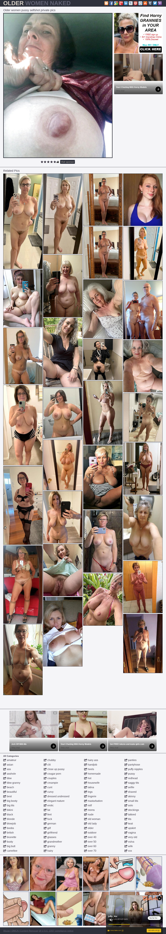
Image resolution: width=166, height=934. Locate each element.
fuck (49, 819)
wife (130, 846)
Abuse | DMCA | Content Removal (20, 930)
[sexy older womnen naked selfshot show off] (23, 221)
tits (129, 819)
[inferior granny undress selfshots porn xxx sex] (103, 599)
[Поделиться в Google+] (121, 3)
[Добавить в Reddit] (140, 3)
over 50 (91, 841)
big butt (10, 846)
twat (130, 823)
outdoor (91, 832)
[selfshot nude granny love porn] (103, 413)
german (51, 823)
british (10, 832)
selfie (130, 787)
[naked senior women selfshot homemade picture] (103, 541)
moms (91, 810)
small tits (132, 801)
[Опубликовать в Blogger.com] (106, 3)
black (9, 814)
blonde (10, 819)
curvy (50, 791)
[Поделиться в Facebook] (111, 3)
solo (130, 805)
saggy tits (133, 782)
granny (51, 846)
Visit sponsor (67, 162)
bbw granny (13, 782)
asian (9, 764)
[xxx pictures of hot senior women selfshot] (63, 570)
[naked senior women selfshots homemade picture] (63, 517)
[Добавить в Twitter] (155, 3)
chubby (51, 760)
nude (90, 814)
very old (132, 837)
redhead (132, 778)
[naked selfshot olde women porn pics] (103, 199)
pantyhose (133, 764)
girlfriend (52, 832)
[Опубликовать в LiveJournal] (131, 3)
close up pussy (56, 769)
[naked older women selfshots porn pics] (23, 584)
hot (89, 778)
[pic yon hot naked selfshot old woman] (63, 213)
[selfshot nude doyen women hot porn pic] (103, 477)
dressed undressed (58, 796)
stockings (133, 810)
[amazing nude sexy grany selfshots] (23, 356)
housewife (93, 782)
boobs (10, 828)
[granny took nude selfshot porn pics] (63, 465)
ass (8, 769)
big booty (11, 801)
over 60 (91, 846)
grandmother (54, 841)
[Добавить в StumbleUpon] (145, 3)
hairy (50, 850)
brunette (11, 837)
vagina (131, 832)
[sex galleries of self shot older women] (63, 631)
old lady (92, 823)
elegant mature (56, 801)
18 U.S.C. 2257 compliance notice (56, 930)
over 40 (91, 837)
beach (10, 787)
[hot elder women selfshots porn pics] (23, 425)
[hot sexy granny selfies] (143, 366)
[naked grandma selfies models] (63, 286)
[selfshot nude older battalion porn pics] (63, 352)
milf (89, 805)
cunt (49, 787)
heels (90, 769)
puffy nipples (135, 769)
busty (9, 841)
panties (131, 760)
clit (49, 764)
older (90, 828)
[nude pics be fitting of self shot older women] (143, 587)
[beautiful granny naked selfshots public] (143, 253)
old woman (93, 819)
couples (51, 778)
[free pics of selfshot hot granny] (103, 359)
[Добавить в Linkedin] (126, 3)
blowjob (11, 823)
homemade (94, 773)
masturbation (95, 801)
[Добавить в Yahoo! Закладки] (160, 3)
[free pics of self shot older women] (23, 298)
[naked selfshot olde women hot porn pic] (143, 527)
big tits (10, 805)
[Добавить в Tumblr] (150, 3)
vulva (130, 841)
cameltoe (11, 850)
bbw (9, 778)
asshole (11, 773)
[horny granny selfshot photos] (23, 659)
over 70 (91, 850)
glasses (51, 837)
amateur (11, 760)
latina (90, 787)
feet (49, 814)
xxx (129, 850)
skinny (131, 796)
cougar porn (54, 773)
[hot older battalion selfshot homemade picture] (143, 417)
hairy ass (92, 760)
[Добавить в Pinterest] (135, 3)
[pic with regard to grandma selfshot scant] (143, 468)
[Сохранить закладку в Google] (116, 3)
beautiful (11, 791)
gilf (49, 828)
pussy (131, 773)
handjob (92, 764)
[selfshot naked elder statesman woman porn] (23, 505)
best (9, 796)
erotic (50, 805)
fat (48, 810)
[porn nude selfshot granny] (143, 643)
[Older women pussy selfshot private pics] (58, 85)
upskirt (131, 828)
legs (90, 791)
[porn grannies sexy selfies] (103, 308)
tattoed (131, 814)
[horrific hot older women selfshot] (63, 413)
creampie (52, 782)
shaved (131, 791)
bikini (9, 810)
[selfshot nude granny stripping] (143, 310)
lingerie (91, 796)
